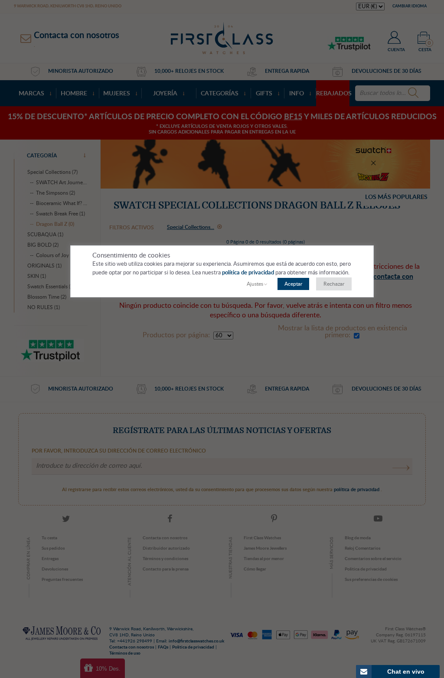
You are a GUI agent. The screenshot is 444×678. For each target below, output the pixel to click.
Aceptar (293, 284)
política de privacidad (248, 273)
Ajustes (255, 284)
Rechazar (333, 284)
